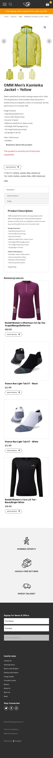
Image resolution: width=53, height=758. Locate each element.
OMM (34, 176)
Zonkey (18, 741)
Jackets (23, 173)
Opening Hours (9, 664)
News (6, 696)
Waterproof (35, 173)
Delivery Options (12, 196)
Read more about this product (19, 145)
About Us (7, 688)
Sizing (9, 201)
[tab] (26, 189)
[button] (45, 27)
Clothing (16, 173)
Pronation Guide (10, 680)
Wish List (7, 692)
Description (10, 190)
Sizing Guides (9, 676)
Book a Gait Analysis (11, 668)
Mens (28, 173)
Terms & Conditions (11, 729)
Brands (6, 684)
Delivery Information (11, 672)
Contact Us (8, 660)
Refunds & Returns (11, 733)
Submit (8, 645)
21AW (10, 176)
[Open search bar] (10, 4)
